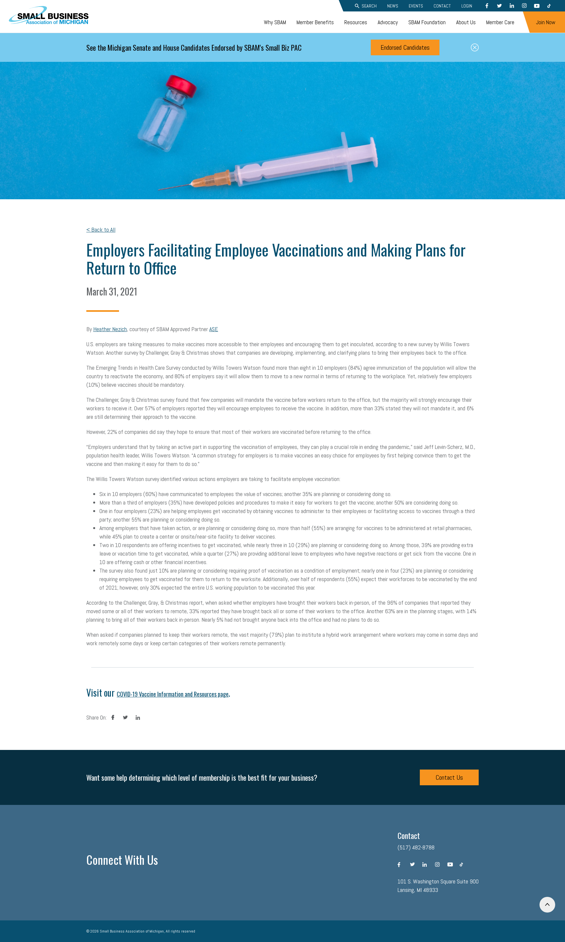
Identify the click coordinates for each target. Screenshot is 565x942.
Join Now (545, 22)
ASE (213, 329)
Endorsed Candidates (405, 47)
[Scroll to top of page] (547, 905)
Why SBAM (275, 22)
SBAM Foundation (427, 22)
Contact (442, 6)
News (392, 6)
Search (369, 6)
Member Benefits (315, 22)
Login (466, 6)
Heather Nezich (110, 329)
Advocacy (388, 22)
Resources (355, 22)
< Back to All (100, 229)
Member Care (500, 22)
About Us (466, 22)
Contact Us (449, 777)
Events (416, 6)
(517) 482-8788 (416, 847)
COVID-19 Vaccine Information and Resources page (173, 694)
